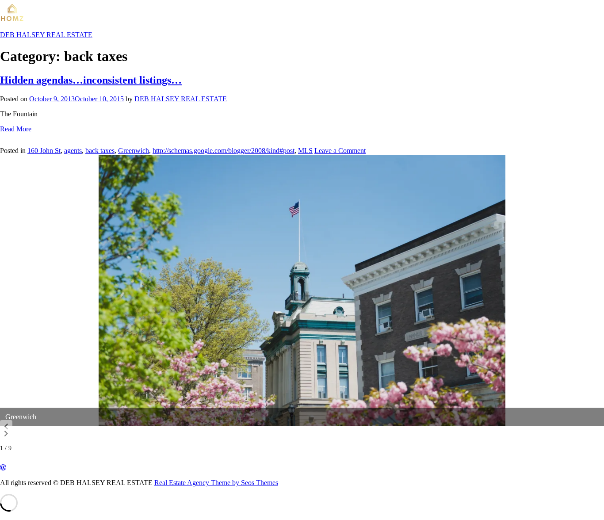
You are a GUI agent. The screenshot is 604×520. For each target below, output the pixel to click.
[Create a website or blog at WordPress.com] (3, 467)
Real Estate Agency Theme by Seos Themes (216, 482)
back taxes (100, 150)
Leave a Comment (340, 150)
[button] (6, 426)
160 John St (44, 150)
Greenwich (133, 150)
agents (73, 150)
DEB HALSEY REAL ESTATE (180, 99)
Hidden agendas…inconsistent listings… (91, 80)
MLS (305, 150)
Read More (15, 129)
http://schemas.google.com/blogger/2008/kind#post (223, 150)
